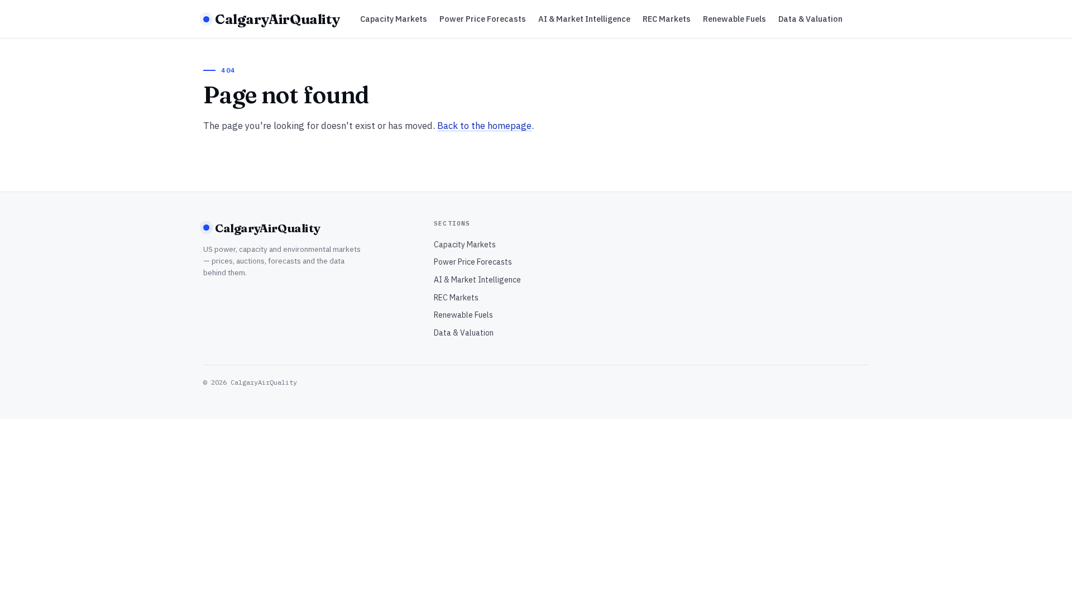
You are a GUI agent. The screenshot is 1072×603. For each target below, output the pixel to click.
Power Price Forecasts (482, 18)
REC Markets (667, 18)
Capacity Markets (393, 18)
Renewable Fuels (734, 18)
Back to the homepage (484, 125)
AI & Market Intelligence (584, 18)
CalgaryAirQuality (277, 19)
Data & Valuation (810, 18)
